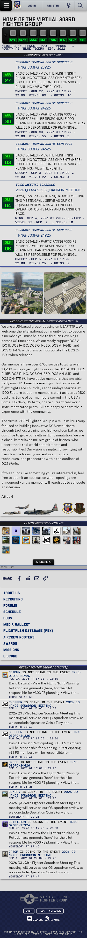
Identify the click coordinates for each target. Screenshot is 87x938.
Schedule (12, 612)
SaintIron (17, 822)
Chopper (15, 702)
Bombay (15, 792)
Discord (10, 656)
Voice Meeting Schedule (35, 184)
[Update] (66, 667)
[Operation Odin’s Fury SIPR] (23, 33)
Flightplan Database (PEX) (28, 630)
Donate (54, 920)
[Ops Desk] (13, 33)
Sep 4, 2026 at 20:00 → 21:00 (54, 218)
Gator (13, 852)
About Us (11, 593)
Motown (15, 672)
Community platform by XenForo (44, 932)
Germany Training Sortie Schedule (43, 62)
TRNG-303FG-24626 (33, 149)
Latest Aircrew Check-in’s (43, 523)
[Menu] (6, 5)
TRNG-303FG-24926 (33, 235)
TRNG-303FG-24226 (33, 108)
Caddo (14, 762)
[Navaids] (63, 33)
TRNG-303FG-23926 (33, 67)
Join (29, 911)
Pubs (7, 618)
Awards (10, 643)
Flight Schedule (50, 911)
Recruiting (13, 599)
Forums (10, 605)
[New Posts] (68, 5)
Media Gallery (16, 624)
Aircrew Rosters (19, 637)
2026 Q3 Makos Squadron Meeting (48, 190)
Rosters (44, 562)
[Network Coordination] (43, 33)
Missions (11, 650)
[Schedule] (73, 33)
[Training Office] (53, 33)
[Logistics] (33, 33)
